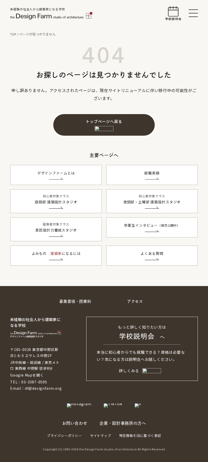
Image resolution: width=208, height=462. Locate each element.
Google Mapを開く (27, 375)
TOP (13, 34)
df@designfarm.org (43, 388)
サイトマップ (100, 435)
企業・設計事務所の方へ (122, 423)
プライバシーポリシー (64, 435)
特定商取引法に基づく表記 (140, 435)
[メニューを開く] (193, 13)
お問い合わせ (75, 423)
